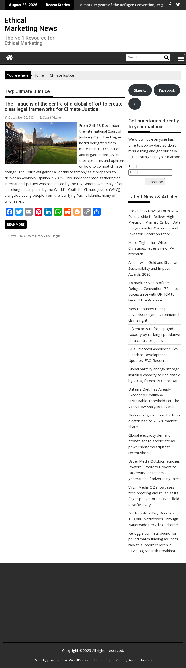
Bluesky (140, 90)
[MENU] (181, 57)
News (12, 236)
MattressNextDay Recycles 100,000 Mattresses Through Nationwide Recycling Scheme (153, 519)
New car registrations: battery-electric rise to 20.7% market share (154, 421)
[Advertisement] (37, 606)
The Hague (53, 236)
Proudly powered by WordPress (61, 660)
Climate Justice (34, 236)
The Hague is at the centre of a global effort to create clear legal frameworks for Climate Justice (64, 106)
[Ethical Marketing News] (9, 57)
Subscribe (155, 181)
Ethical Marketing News (31, 24)
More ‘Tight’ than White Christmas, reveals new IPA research (151, 248)
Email (132, 166)
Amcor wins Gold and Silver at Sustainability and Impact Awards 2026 (153, 268)
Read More (15, 224)
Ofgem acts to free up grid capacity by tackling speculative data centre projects (154, 334)
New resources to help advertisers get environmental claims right (153, 314)
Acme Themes (141, 660)
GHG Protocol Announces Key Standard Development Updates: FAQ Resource (153, 354)
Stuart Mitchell (52, 117)
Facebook (167, 90)
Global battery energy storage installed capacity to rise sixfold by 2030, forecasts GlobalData (154, 375)
